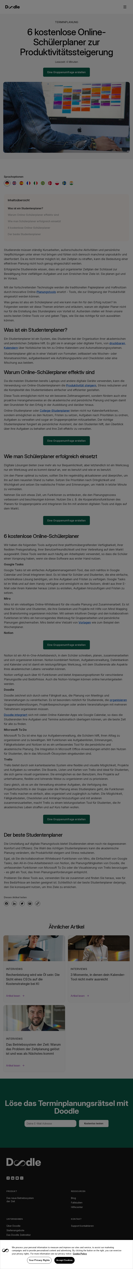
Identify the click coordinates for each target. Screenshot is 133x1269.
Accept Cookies (64, 1260)
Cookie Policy (80, 1254)
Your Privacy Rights (39, 1260)
